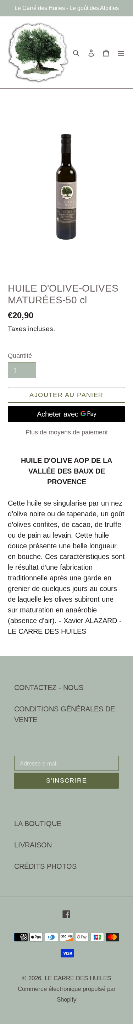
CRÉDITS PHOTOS (45, 866)
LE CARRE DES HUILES (78, 978)
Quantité (20, 355)
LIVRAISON (33, 845)
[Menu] (120, 52)
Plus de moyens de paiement (67, 432)
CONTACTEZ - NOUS (48, 687)
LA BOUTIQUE (37, 823)
